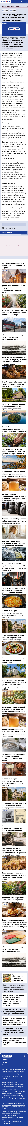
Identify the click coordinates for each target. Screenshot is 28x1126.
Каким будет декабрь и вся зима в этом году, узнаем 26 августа (14, 276)
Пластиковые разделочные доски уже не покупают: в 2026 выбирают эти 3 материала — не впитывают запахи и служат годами (14, 937)
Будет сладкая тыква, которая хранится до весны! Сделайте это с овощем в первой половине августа (14, 978)
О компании (6, 1065)
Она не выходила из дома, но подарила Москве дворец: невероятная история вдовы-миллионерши (14, 988)
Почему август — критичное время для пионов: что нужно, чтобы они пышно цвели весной (14, 888)
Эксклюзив (20, 6)
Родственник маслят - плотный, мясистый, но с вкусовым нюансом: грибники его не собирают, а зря (14, 863)
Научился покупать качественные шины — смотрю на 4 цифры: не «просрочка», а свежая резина (14, 509)
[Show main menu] (26, 1)
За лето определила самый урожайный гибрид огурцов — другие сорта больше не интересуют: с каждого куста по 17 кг (14, 697)
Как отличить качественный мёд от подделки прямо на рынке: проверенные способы (14, 484)
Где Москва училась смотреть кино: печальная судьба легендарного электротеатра (14, 816)
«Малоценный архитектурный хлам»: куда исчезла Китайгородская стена (14, 348)
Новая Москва (8, 6)
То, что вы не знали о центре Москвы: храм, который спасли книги (14, 671)
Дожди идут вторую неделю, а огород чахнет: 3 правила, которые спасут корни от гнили (14, 301)
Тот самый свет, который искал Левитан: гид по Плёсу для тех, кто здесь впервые (14, 462)
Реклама (4, 1062)
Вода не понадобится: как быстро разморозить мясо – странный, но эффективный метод (13, 1031)
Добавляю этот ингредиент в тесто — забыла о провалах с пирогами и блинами (14, 910)
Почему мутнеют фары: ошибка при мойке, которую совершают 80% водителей (14, 554)
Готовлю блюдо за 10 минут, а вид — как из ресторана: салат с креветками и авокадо (14, 648)
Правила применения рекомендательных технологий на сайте (13, 1117)
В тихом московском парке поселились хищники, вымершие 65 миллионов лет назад (14, 1042)
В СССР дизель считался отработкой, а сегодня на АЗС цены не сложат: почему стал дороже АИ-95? (14, 579)
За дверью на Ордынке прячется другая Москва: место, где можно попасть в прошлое (14, 626)
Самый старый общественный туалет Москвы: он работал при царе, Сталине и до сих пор (14, 395)
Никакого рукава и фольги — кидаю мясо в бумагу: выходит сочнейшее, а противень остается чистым (14, 372)
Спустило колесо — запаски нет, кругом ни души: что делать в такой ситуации (14, 839)
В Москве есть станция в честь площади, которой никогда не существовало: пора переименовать (14, 325)
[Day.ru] (5, 1)
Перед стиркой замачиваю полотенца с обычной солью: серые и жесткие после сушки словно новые (14, 745)
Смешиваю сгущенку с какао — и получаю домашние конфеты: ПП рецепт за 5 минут (14, 769)
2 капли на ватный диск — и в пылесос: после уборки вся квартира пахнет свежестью (14, 1012)
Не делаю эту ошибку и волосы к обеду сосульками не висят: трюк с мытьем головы (14, 532)
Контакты (5, 1059)
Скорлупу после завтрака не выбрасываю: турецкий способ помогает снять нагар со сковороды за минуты (14, 1021)
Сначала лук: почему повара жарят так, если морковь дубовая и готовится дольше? (14, 601)
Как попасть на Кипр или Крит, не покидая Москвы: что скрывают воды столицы (14, 417)
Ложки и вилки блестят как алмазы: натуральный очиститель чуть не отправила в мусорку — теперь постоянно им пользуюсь (13, 1000)
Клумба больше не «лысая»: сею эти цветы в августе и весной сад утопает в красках (14, 440)
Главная (7, 1056)
